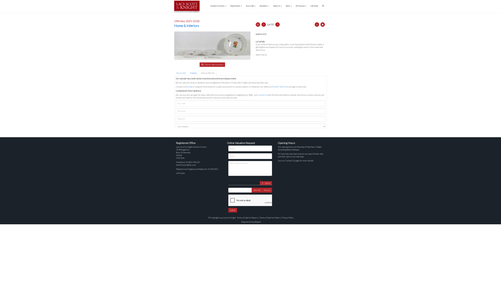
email (190, 87)
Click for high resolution (213, 64)
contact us (262, 95)
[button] (323, 4)
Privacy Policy (287, 217)
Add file (267, 183)
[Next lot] (277, 24)
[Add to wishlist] (322, 24)
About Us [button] (277, 6)
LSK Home (314, 6)
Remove (267, 190)
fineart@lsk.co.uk (188, 165)
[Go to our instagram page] (281, 55)
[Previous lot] (263, 24)
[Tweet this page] (276, 55)
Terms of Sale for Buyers (247, 217)
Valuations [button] (263, 6)
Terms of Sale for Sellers (270, 217)
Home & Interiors (186, 26)
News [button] (288, 6)
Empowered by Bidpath (251, 222)
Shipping (193, 73)
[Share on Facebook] (271, 55)
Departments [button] (235, 6)
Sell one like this (208, 73)
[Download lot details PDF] (317, 24)
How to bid (181, 73)
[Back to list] (258, 24)
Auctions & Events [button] (217, 6)
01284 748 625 (279, 87)
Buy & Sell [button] (250, 6)
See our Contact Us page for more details (296, 160)
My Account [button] (300, 6)
